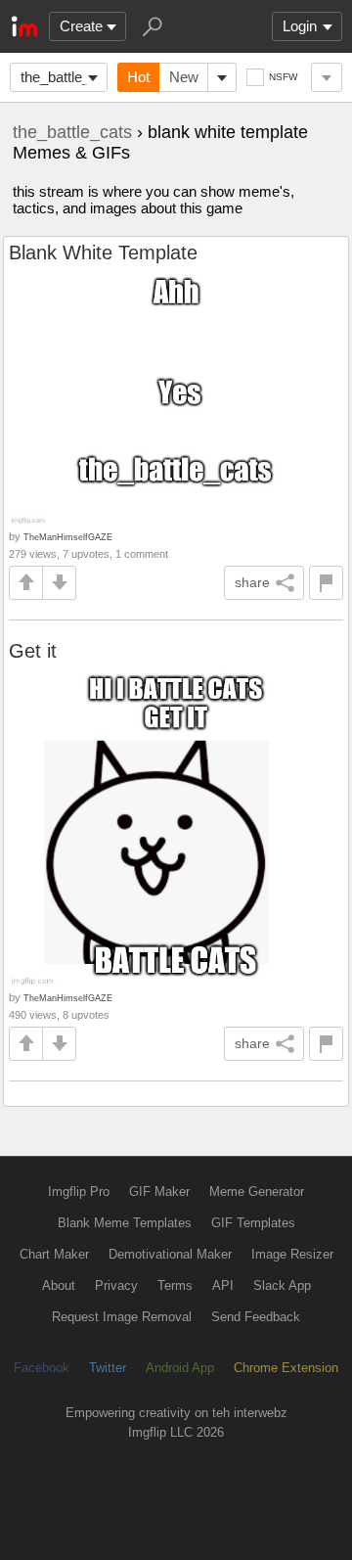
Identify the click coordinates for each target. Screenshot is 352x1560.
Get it (33, 651)
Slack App (282, 1285)
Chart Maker (54, 1254)
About (58, 1285)
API (223, 1285)
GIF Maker (159, 1191)
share (252, 582)
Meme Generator (256, 1191)
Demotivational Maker (170, 1254)
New (183, 77)
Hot (138, 77)
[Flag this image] (326, 583)
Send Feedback (255, 1316)
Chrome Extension (286, 1367)
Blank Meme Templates (125, 1223)
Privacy (116, 1285)
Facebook (41, 1367)
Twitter (107, 1367)
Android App (180, 1367)
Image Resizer (292, 1254)
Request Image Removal (122, 1316)
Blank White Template (103, 252)
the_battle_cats (64, 77)
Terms (175, 1285)
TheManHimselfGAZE (67, 536)
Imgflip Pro (79, 1191)
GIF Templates (253, 1223)
